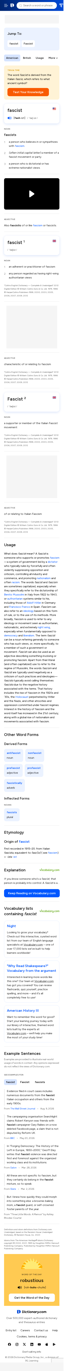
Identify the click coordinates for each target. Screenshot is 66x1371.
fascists (10, 135)
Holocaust (21, 696)
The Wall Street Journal (22, 1108)
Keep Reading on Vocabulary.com (32, 893)
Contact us (41, 1330)
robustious (31, 1280)
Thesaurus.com (61, 5)
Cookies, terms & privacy (32, 1336)
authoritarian (15, 598)
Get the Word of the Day (31, 1298)
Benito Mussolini (14, 594)
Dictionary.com (12, 5)
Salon (13, 1167)
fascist (13, 43)
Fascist (28, 43)
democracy (11, 635)
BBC (12, 1138)
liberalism (28, 635)
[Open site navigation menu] (6, 5)
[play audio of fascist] (9, 118)
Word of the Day (32, 1274)
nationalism (44, 578)
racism (16, 582)
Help (55, 1330)
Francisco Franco (19, 606)
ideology (28, 611)
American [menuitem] (12, 58)
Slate (13, 1189)
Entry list (11, 1330)
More (52, 58)
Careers (25, 1330)
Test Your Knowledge (28, 92)
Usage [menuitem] (40, 58)
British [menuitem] (27, 58)
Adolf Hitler (34, 602)
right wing (44, 627)
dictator (53, 561)
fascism (19, 146)
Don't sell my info (32, 1351)
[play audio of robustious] (20, 1287)
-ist (15, 856)
